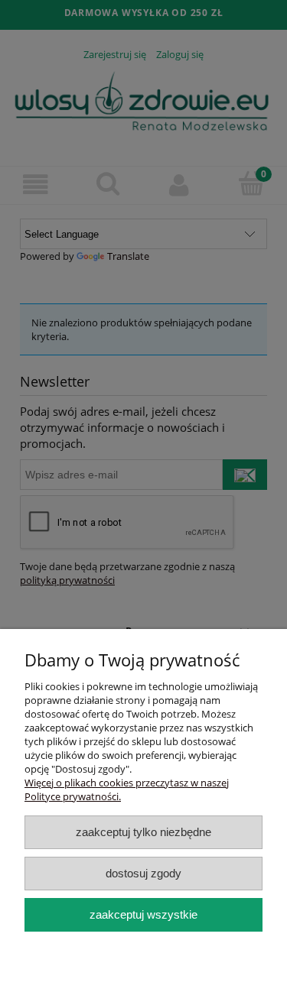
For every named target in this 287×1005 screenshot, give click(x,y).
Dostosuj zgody (143, 873)
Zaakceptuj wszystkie (143, 914)
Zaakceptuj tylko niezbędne (143, 831)
